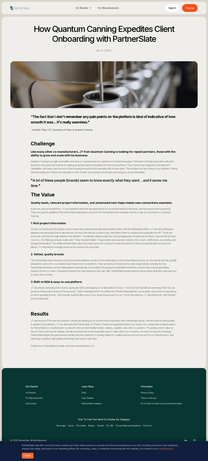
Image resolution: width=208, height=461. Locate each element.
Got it (27, 455)
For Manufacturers (108, 8)
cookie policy (166, 448)
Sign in (172, 8)
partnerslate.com (86, 345)
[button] (83, 8)
